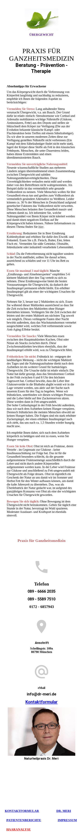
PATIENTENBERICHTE (23, 820)
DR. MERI (63, 811)
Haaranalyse (18, 829)
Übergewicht (41, 34)
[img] (41, 20)
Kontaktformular (41, 702)
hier (40, 226)
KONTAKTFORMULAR (22, 811)
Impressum (67, 820)
